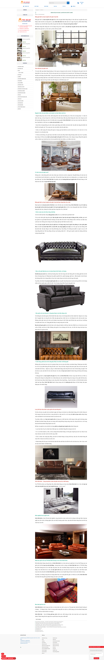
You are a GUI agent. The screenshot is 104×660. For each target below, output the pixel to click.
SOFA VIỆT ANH (24, 23)
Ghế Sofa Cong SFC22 (26, 48)
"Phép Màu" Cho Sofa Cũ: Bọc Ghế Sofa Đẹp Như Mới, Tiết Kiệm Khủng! (48, 623)
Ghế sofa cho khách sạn (46, 645)
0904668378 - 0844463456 (24, 28)
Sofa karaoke (44, 651)
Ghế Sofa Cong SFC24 (26, 39)
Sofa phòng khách (56, 651)
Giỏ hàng (81, 2)
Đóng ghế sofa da (39, 628)
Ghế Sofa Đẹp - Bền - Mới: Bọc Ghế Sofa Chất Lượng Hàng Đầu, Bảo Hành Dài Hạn (49, 624)
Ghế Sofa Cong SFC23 (26, 43)
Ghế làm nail (55, 650)
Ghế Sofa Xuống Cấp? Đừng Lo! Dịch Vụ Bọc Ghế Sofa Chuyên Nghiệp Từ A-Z (49, 622)
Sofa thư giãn (44, 650)
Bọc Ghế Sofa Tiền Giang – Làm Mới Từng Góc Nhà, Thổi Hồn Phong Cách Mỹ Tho (49, 621)
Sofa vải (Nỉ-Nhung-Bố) (46, 648)
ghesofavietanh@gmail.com (24, 30)
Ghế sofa (54, 639)
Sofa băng (44, 642)
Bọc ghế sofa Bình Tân (39, 631)
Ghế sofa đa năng (56, 645)
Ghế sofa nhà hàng (45, 647)
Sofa (43, 639)
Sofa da (54, 647)
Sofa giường (55, 642)
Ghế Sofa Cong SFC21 (26, 52)
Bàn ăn (43, 653)
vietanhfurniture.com (23, 31)
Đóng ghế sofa (38, 629)
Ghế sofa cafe (44, 644)
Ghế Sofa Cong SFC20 (26, 57)
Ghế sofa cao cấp (56, 644)
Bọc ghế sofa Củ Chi (39, 630)
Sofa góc (54, 648)
